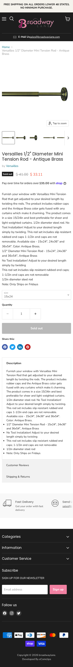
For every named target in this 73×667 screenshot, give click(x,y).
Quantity (7, 304)
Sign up (58, 589)
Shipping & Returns (18, 477)
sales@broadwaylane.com (45, 37)
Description (13, 363)
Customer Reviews (17, 465)
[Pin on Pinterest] (28, 347)
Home (6, 47)
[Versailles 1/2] (8, 138)
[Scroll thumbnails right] (67, 138)
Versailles (12, 166)
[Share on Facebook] (5, 347)
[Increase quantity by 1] (35, 313)
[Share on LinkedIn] (20, 347)
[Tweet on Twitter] (12, 347)
